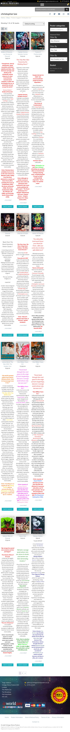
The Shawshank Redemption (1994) (22, 501)
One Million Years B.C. (23, 643)
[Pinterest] (68, 14)
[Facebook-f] (50, 14)
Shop (8, 18)
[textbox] (58, 29)
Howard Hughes (7, 653)
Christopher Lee (39, 165)
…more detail (7, 200)
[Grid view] (2, 28)
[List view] (5, 28)
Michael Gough (40, 645)
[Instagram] (64, 14)
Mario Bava (36, 638)
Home (3, 18)
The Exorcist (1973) (38, 327)
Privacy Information (58, 717)
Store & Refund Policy (32, 717)
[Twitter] (54, 14)
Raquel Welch (22, 486)
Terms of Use (45, 717)
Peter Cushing (39, 167)
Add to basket (7, 206)
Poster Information (17, 717)
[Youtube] (59, 14)
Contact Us (35, 722)
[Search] (67, 9)
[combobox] (50, 9)
